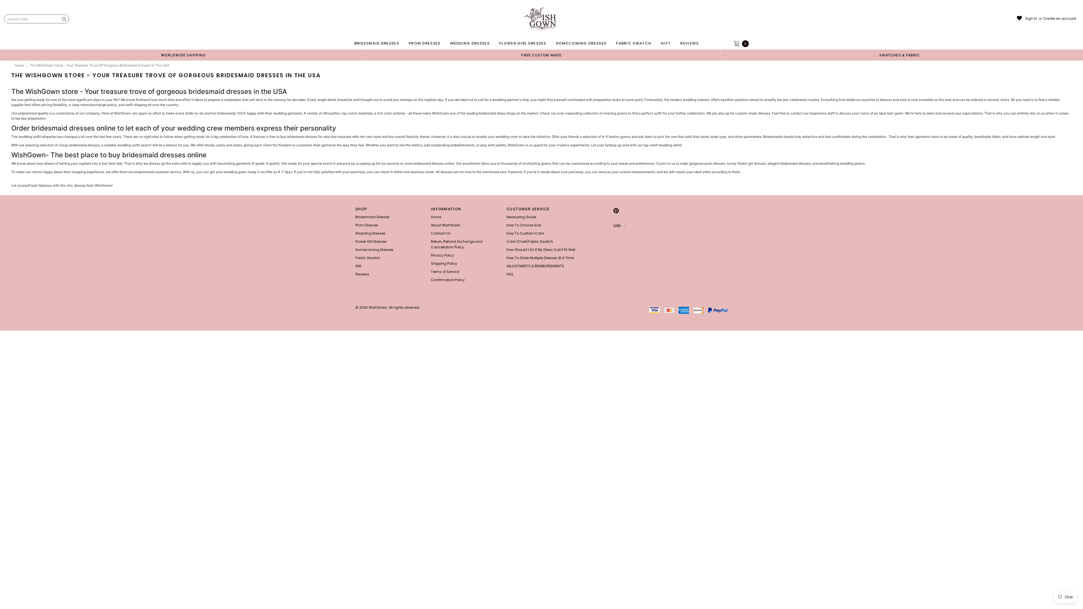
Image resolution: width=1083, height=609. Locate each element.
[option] (183, 55)
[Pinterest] (616, 211)
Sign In (1031, 18)
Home (19, 65)
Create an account (1059, 18)
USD (617, 225)
